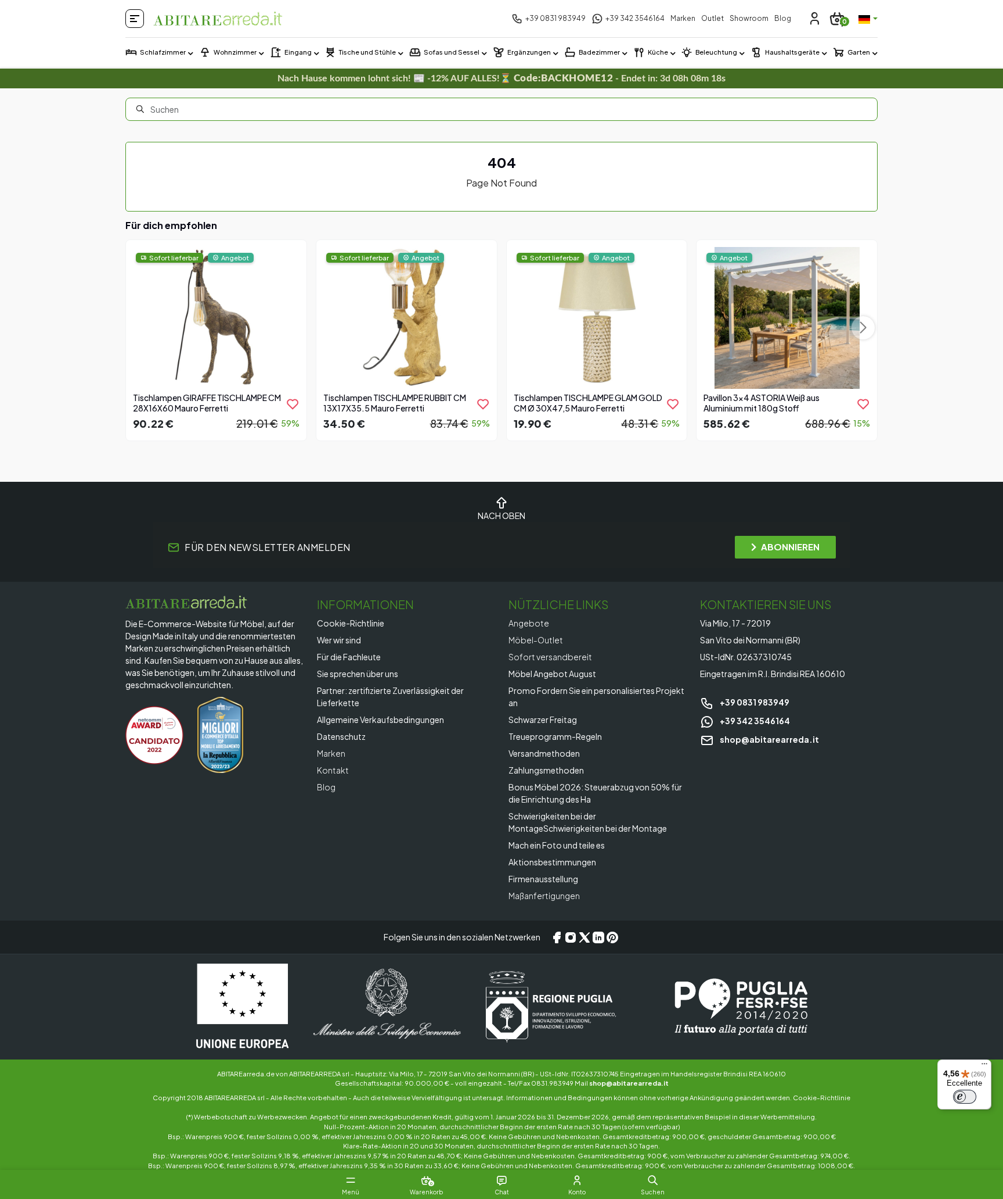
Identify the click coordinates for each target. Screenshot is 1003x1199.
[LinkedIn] (598, 937)
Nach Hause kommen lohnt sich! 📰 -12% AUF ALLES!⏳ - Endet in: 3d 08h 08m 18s (501, 78)
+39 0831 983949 (754, 702)
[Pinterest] (612, 937)
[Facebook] (557, 937)
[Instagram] (571, 937)
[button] (653, 1180)
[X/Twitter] (584, 937)
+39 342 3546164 (754, 720)
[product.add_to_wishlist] (293, 403)
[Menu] (984, 1066)
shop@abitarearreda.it (769, 739)
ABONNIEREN (790, 546)
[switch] (964, 1097)
